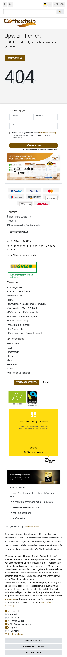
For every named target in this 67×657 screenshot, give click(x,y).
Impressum (13, 352)
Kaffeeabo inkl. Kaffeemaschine (23, 312)
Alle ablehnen (33, 652)
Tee (6, 545)
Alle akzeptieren (33, 640)
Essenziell (14, 611)
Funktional (15, 631)
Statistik (14, 614)
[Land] (45, 4)
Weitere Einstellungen (15, 634)
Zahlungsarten (15, 287)
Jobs (10, 368)
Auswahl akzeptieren (33, 646)
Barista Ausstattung (18, 320)
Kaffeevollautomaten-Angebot (23, 316)
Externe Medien (17, 621)
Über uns (12, 364)
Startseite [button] (13, 58)
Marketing (14, 617)
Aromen (12, 545)
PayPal (13, 627)
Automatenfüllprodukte (34, 541)
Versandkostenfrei (22, 507)
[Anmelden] (5, 4)
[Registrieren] (10, 4)
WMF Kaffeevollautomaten (47, 549)
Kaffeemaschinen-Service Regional (25, 333)
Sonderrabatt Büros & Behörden (23, 308)
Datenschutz (14, 343)
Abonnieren (35, 145)
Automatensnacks (53, 541)
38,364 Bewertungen (33, 452)
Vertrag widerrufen (26, 382)
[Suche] (60, 11)
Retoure (12, 356)
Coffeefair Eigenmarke (19, 373)
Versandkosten (32, 526)
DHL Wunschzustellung (21, 624)
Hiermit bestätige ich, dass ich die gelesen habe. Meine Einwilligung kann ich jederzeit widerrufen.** (34, 135)
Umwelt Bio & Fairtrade (19, 325)
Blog (10, 360)
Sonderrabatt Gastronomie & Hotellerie (27, 304)
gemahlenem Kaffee (39, 538)
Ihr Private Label (16, 329)
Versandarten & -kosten (19, 291)
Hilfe (10, 300)
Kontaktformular (19, 232)
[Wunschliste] (50, 4)
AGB (10, 348)
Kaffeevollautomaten (24, 549)
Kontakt (46, 382)
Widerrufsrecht (15, 295)
